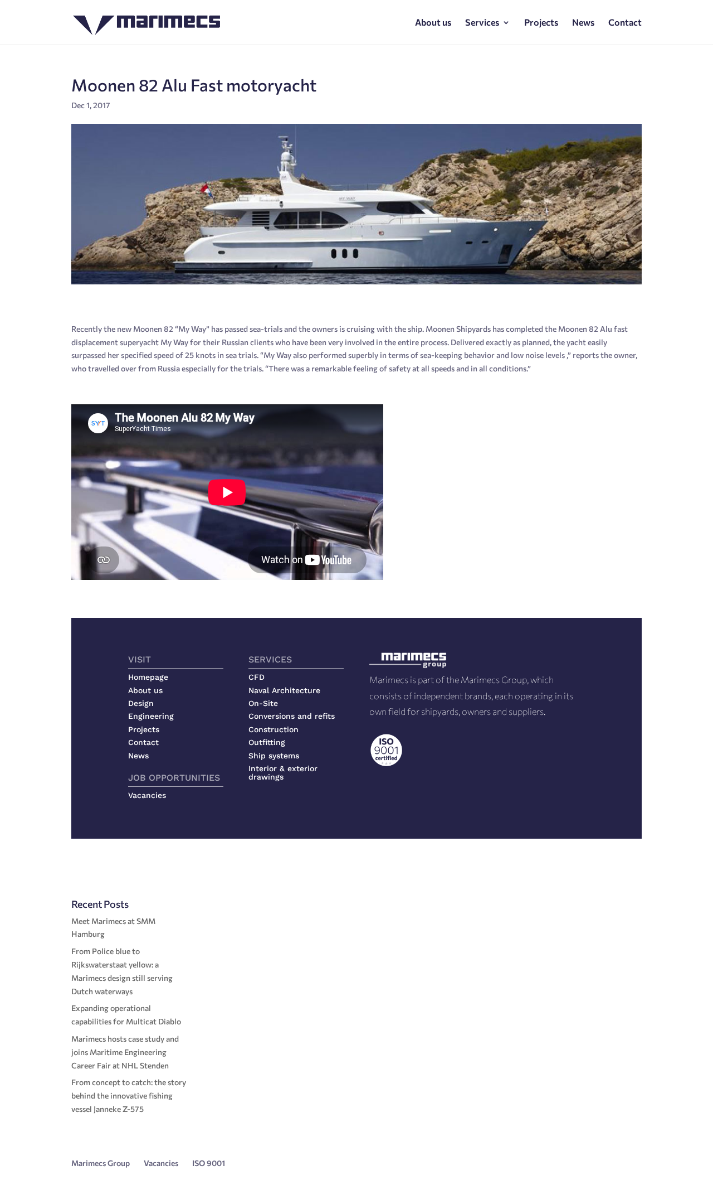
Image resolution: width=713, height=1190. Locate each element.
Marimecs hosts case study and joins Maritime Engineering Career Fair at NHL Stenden (125, 1052)
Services (482, 22)
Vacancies (161, 1163)
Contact (625, 22)
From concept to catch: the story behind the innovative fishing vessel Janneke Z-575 (128, 1095)
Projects (541, 22)
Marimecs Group (100, 1163)
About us (433, 22)
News (583, 22)
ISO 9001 (208, 1163)
